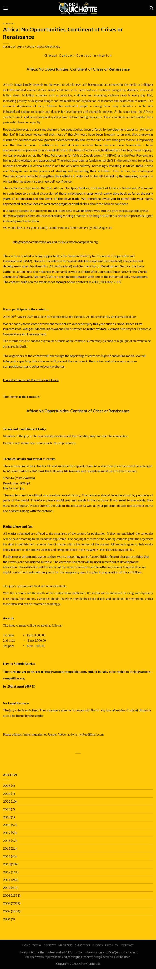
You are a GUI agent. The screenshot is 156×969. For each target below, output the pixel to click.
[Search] (151, 8)
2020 (6, 809)
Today (37, 945)
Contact (127, 945)
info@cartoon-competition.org (65, 671)
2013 (6, 864)
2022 (6, 801)
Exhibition (82, 945)
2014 (6, 856)
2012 (6, 872)
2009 (6, 895)
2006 (6, 919)
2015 (6, 848)
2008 (6, 903)
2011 (6, 880)
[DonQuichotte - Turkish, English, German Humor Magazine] (78, 8)
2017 (6, 833)
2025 (6, 785)
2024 (6, 793)
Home (26, 945)
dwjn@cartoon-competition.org (78, 242)
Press (109, 945)
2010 (6, 887)
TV (116, 945)
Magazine (65, 945)
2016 (6, 840)
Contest (9, 23)
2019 (6, 817)
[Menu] (5, 8)
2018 (6, 825)
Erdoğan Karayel (48, 46)
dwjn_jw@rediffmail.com (87, 734)
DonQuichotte (90, 963)
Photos (97, 945)
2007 (6, 911)
